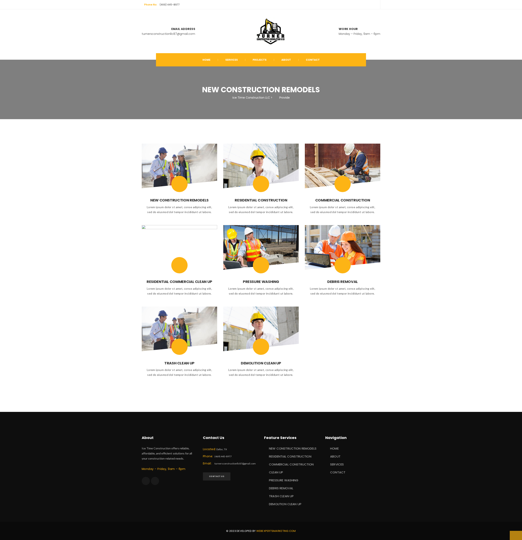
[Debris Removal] (342, 265)
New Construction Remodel (179, 200)
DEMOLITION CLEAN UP (285, 504)
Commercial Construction (342, 200)
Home (206, 60)
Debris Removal (342, 281)
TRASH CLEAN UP (281, 496)
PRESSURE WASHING (283, 480)
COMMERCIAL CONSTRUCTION (291, 464)
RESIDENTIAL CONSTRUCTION (290, 456)
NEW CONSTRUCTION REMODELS (292, 448)
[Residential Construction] (261, 184)
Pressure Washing (261, 281)
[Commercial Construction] (342, 184)
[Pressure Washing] (261, 265)
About (286, 60)
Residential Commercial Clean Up (179, 281)
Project (260, 60)
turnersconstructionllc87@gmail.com (235, 463)
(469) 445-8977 (170, 4)
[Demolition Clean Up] (261, 347)
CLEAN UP (276, 472)
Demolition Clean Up (261, 363)
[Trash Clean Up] (179, 347)
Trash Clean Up (179, 363)
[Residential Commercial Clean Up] (179, 265)
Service (231, 60)
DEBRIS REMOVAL (281, 488)
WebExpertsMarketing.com (276, 531)
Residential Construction (261, 200)
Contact (313, 60)
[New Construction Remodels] (179, 184)
